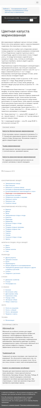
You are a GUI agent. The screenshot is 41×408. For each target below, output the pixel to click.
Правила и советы (11, 314)
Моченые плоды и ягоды (13, 223)
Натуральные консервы (13, 195)
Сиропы (8, 233)
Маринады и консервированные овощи (16, 10)
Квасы (7, 245)
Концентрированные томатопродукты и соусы (20, 191)
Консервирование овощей (19, 9)
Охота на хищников (11, 308)
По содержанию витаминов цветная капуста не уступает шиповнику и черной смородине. (17, 161)
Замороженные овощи (12, 183)
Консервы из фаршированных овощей (18, 189)
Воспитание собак (11, 292)
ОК (31, 20)
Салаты (7, 271)
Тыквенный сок (8, 353)
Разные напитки (10, 249)
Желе (7, 213)
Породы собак (10, 298)
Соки (7, 251)
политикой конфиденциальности (18, 20)
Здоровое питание (11, 259)
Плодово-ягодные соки (12, 229)
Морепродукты (10, 263)
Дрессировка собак (11, 294)
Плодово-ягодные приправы (14, 227)
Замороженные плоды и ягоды (15, 215)
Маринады (8, 219)
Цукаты (7, 239)
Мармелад (8, 221)
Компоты (8, 217)
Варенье (8, 209)
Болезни (8, 290)
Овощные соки (10, 201)
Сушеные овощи (10, 203)
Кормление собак (11, 296)
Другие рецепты (10, 257)
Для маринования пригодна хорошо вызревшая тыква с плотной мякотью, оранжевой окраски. (20, 150)
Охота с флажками (11, 312)
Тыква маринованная (11, 146)
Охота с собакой (10, 310)
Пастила (8, 225)
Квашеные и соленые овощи (14, 187)
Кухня (7, 261)
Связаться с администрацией (10, 405)
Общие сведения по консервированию (18, 265)
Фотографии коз (10, 284)
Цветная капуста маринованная (14, 12)
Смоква (7, 235)
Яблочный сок (8, 328)
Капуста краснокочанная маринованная (19, 157)
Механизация (9, 320)
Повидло (8, 231)
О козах (7, 282)
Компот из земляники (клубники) (15, 368)
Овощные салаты (11, 199)
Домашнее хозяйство (12, 280)
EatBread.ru (6, 9)
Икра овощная (10, 185)
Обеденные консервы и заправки (16, 197)
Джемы (7, 211)
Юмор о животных (11, 302)
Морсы (7, 247)
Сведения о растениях (12, 273)
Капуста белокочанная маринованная (18, 131)
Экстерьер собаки (11, 300)
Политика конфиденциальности (29, 405)
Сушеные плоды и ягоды (13, 237)
